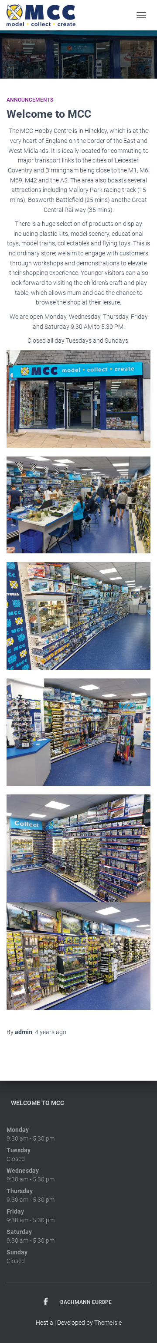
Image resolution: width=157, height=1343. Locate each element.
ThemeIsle (108, 1322)
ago (50, 1032)
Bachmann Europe (86, 1302)
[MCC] (44, 15)
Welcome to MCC (49, 114)
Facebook (45, 1302)
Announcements (30, 100)
